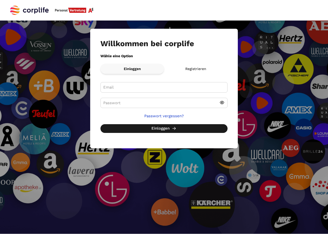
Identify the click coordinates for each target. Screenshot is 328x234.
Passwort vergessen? (164, 116)
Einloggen (132, 69)
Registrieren (195, 69)
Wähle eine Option (116, 56)
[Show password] (222, 103)
